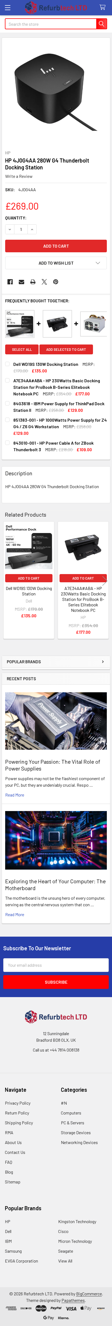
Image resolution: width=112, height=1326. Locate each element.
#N (64, 1102)
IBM (8, 1241)
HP (7, 1221)
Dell (8, 1231)
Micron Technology (75, 1241)
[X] (44, 282)
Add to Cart (29, 578)
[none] (56, 92)
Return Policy (17, 1112)
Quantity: (16, 217)
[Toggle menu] (7, 7)
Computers (71, 1112)
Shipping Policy (19, 1122)
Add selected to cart (66, 349)
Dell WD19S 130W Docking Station (29, 591)
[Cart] (103, 7)
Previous (7, 580)
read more (14, 794)
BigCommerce (89, 1293)
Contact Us (15, 1152)
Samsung (13, 1250)
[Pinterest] (56, 282)
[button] (56, 263)
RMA (9, 1132)
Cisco (63, 1231)
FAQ (8, 1162)
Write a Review (19, 176)
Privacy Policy (17, 1102)
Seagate (65, 1250)
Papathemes (73, 1300)
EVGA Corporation (21, 1260)
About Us (13, 1142)
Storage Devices (76, 1132)
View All (65, 1260)
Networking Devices (79, 1142)
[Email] (21, 282)
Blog (9, 1171)
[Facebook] (10, 282)
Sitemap (12, 1181)
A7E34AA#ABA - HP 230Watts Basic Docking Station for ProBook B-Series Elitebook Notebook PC (83, 599)
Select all (22, 349)
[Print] (33, 282)
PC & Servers (72, 1122)
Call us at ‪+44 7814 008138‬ (56, 1049)
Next (104, 580)
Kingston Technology (77, 1221)
